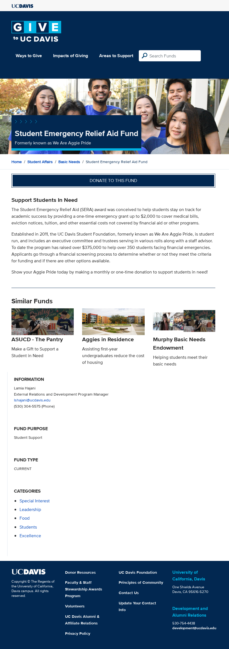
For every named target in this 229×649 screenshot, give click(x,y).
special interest (35, 501)
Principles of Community (141, 582)
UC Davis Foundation (138, 572)
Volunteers (75, 606)
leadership (30, 509)
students (28, 527)
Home (16, 161)
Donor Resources (80, 572)
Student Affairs (40, 161)
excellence (30, 535)
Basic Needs (69, 161)
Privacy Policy (77, 633)
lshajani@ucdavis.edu (32, 400)
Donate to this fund (113, 180)
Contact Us (129, 592)
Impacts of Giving (70, 55)
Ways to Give (29, 55)
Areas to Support (116, 55)
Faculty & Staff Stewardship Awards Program (83, 589)
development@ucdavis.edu (194, 628)
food (25, 518)
